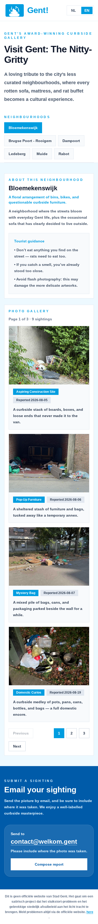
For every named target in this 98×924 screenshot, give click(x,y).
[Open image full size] (49, 355)
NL (73, 10)
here (90, 912)
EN (86, 10)
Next (17, 746)
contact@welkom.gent (44, 841)
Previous (21, 733)
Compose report (49, 864)
